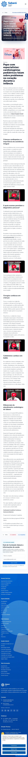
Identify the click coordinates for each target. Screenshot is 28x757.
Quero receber (14, 562)
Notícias (3, 645)
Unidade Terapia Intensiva (6, 592)
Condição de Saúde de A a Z (7, 643)
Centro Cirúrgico (4, 584)
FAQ (2, 634)
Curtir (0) (14, 534)
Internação (3, 588)
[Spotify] (14, 710)
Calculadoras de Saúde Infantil (7, 657)
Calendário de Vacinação (6, 655)
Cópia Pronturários (5, 629)
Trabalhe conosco (5, 633)
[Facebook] (2, 710)
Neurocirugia (4, 610)
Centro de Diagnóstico (6, 583)
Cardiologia (3, 603)
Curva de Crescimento (6, 649)
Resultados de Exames (6, 669)
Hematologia (4, 609)
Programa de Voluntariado (7, 631)
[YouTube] (17, 710)
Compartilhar (22, 534)
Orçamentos (4, 627)
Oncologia (3, 612)
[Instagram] (5, 710)
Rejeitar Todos (14, 749)
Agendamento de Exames (6, 581)
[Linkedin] (8, 710)
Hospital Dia (3, 586)
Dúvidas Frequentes (5, 667)
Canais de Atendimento (6, 621)
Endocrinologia (4, 605)
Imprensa (3, 625)
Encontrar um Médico (6, 594)
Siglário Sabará (4, 659)
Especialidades (4, 671)
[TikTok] (11, 710)
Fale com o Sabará (22, 755)
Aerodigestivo (4, 601)
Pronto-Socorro (4, 590)
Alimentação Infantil (5, 647)
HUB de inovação (5, 623)
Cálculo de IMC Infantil (6, 651)
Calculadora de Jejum (6, 653)
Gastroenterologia (5, 607)
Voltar (6, 12)
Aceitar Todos (14, 752)
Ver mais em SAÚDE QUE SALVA (19, 12)
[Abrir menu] (25, 4)
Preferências (14, 745)
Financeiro (3, 636)
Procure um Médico (5, 673)
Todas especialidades (5, 614)
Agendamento (4, 666)
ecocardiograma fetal (8, 237)
